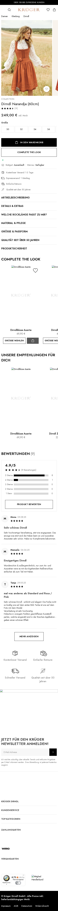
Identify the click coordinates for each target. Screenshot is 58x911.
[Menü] (23, 876)
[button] (35, 270)
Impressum (6, 905)
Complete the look (29, 152)
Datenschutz (26, 905)
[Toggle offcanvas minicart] (54, 10)
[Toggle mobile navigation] (3, 10)
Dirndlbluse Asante (20, 330)
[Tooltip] (37, 453)
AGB (16, 905)
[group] (29, 127)
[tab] (29, 573)
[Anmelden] (53, 752)
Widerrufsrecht (42, 905)
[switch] (18, 883)
